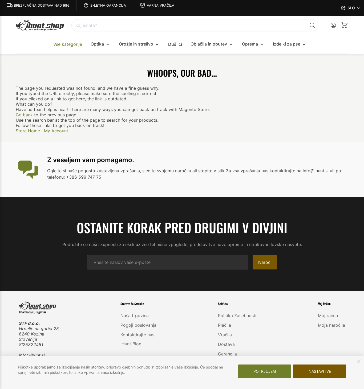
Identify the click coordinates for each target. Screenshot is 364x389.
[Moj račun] (333, 25)
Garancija (227, 354)
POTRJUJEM (264, 371)
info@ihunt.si (32, 355)
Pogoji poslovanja (138, 325)
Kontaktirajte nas (137, 334)
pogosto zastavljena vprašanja (109, 170)
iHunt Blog (130, 343)
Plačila (224, 325)
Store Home (28, 130)
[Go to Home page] (40, 25)
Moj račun (328, 315)
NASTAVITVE (320, 371)
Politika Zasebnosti (237, 315)
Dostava (226, 344)
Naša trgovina (134, 315)
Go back (24, 114)
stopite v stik (211, 170)
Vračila (225, 334)
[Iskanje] (312, 25)
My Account (56, 130)
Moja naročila (331, 325)
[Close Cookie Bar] (358, 361)
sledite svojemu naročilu (166, 170)
